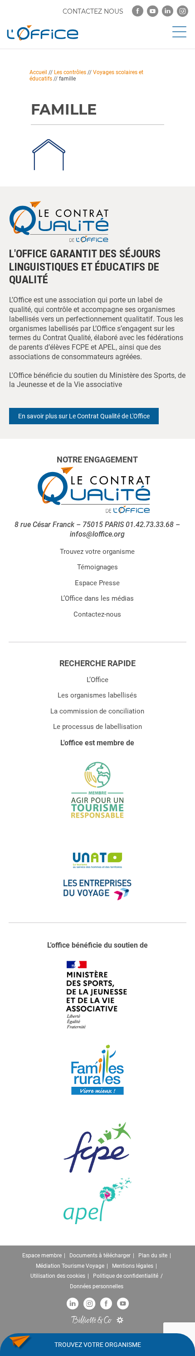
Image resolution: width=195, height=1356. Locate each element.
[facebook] (137, 11)
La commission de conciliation (97, 711)
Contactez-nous (97, 614)
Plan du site (152, 1255)
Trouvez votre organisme (97, 551)
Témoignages (97, 567)
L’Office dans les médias (97, 598)
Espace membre (42, 1255)
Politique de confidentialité (125, 1276)
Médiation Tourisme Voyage (70, 1266)
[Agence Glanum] (120, 1320)
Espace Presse (97, 583)
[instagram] (182, 11)
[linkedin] (167, 11)
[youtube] (152, 11)
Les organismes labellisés (97, 695)
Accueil (38, 72)
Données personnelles (96, 1286)
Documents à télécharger (100, 1255)
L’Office (97, 680)
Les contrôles (70, 72)
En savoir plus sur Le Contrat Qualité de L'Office (84, 416)
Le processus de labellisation (97, 727)
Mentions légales (132, 1266)
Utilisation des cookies (57, 1276)
